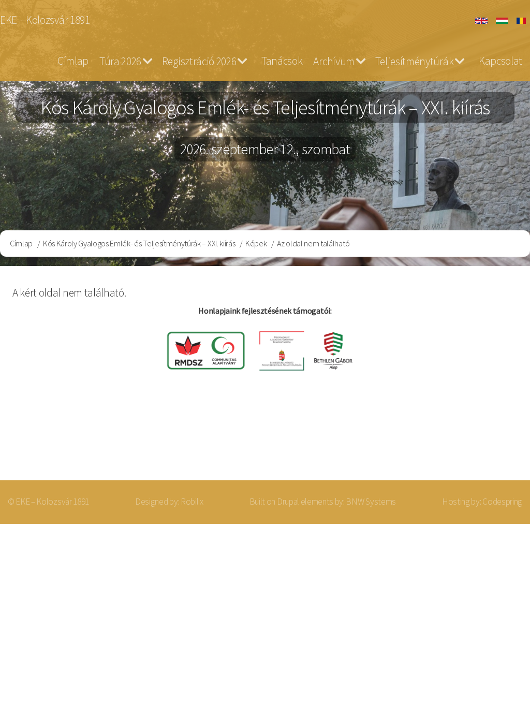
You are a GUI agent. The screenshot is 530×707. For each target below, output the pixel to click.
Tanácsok (281, 61)
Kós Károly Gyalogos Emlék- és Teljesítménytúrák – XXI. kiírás (139, 243)
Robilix (192, 501)
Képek (256, 243)
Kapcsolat (500, 61)
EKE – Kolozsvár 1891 (45, 20)
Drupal (288, 501)
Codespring (502, 501)
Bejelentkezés (476, 439)
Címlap (73, 61)
